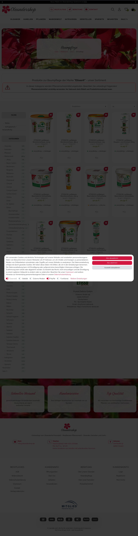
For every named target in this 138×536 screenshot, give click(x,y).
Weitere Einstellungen (78, 278)
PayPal (52, 278)
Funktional (64, 278)
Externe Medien (39, 278)
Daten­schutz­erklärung (62, 274)
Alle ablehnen (112, 263)
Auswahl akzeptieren (112, 267)
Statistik (25, 278)
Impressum (70, 272)
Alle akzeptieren (112, 258)
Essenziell (13, 278)
